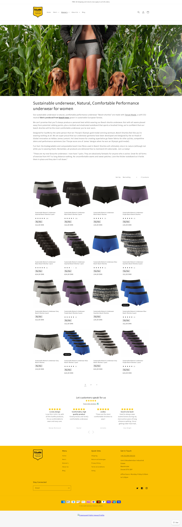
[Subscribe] (68, 488)
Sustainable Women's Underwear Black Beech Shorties (104, 213)
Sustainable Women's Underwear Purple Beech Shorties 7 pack (133, 361)
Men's (64, 459)
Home (64, 456)
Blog (63, 471)
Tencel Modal (130, 114)
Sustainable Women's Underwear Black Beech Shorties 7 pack (45, 263)
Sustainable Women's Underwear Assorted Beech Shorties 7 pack (74, 263)
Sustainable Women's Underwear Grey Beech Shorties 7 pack (105, 361)
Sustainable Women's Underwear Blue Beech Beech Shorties (105, 263)
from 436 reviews (89, 404)
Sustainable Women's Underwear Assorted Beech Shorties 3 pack (45, 213)
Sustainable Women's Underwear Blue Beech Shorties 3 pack (134, 312)
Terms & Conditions (98, 467)
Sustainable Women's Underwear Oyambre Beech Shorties (104, 312)
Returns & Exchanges (98, 459)
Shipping (94, 456)
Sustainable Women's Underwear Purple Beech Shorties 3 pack (74, 312)
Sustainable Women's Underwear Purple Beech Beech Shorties (133, 213)
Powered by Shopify (98, 506)
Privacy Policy (96, 463)
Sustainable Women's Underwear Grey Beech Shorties (47, 361)
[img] (91, 400)
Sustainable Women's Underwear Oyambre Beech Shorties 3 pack (133, 263)
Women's (65, 463)
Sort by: (118, 177)
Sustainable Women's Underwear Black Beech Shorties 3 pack (74, 213)
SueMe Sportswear (87, 506)
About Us (65, 467)
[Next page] (96, 384)
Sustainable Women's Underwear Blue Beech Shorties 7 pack (76, 361)
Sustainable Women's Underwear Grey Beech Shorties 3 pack (47, 312)
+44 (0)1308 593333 (128, 456)
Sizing (93, 471)
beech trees (64, 117)
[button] (56, 12)
